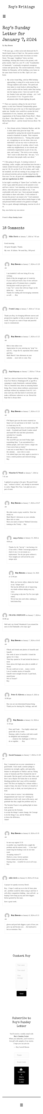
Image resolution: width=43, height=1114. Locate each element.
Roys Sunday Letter (15, 217)
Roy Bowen (16, 264)
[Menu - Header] (4, 16)
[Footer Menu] (21, 1105)
